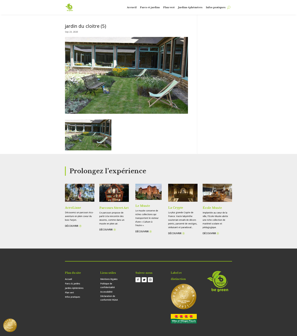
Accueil (132, 7)
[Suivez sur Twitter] (144, 279)
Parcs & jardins (72, 283)
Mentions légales (109, 279)
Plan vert (169, 7)
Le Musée (142, 206)
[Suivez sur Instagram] (150, 279)
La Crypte (175, 207)
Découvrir (71, 225)
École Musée (212, 208)
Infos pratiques (216, 7)
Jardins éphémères (190, 7)
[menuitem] (10, 325)
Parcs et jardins (150, 7)
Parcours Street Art (114, 208)
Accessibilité (106, 291)
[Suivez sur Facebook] (138, 279)
